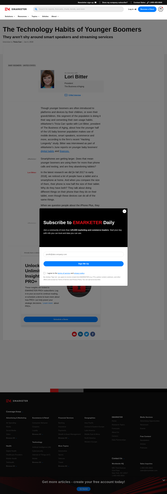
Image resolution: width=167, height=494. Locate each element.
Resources (22, 16)
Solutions (9, 16)
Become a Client (147, 9)
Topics (34, 16)
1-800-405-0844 (156, 2)
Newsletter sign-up (86, 2)
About (54, 16)
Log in (131, 9)
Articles (45, 16)
